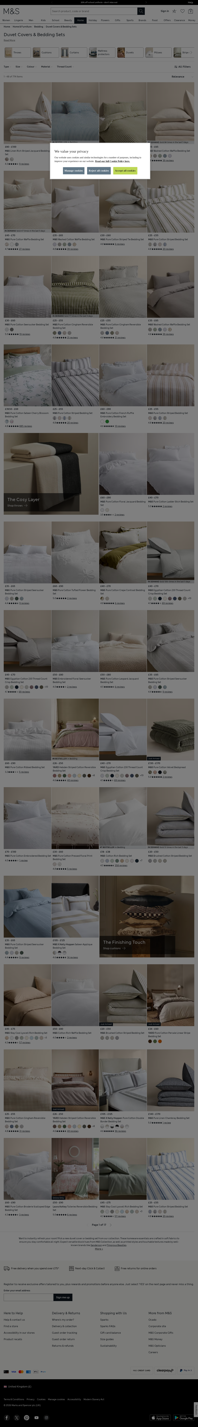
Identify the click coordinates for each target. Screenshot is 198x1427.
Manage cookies (74, 170)
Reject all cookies (99, 170)
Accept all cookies (125, 170)
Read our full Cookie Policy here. (112, 161)
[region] (100, 161)
